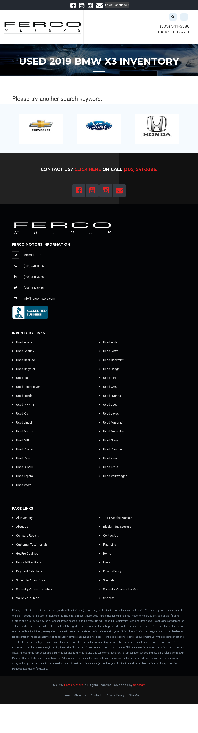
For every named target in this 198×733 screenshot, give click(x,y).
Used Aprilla (23, 342)
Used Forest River (27, 387)
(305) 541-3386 (175, 26)
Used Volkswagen (114, 476)
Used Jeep (109, 404)
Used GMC (109, 387)
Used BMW (110, 351)
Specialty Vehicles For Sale (120, 589)
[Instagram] (90, 6)
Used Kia (21, 413)
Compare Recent (27, 535)
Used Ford (109, 378)
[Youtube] (81, 6)
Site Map (108, 598)
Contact (96, 695)
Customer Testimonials (31, 544)
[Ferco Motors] (42, 26)
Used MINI (22, 440)
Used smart (110, 458)
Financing (109, 544)
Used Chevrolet (113, 360)
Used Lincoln (24, 422)
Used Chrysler (25, 369)
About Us (21, 526)
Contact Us (110, 535)
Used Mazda (24, 431)
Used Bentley (24, 351)
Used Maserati (112, 422)
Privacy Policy (111, 571)
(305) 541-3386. (141, 169)
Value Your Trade (27, 598)
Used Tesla (110, 467)
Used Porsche (112, 449)
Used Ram (22, 458)
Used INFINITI (24, 404)
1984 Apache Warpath (117, 518)
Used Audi (109, 342)
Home (106, 553)
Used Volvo (23, 485)
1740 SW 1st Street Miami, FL (174, 32)
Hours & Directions (28, 562)
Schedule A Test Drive (30, 580)
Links (106, 562)
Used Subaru (24, 467)
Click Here (87, 169)
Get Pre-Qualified (26, 553)
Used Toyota (24, 476)
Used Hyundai (112, 395)
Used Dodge (111, 369)
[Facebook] (73, 6)
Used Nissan (111, 440)
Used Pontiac (24, 449)
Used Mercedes (113, 431)
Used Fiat (22, 378)
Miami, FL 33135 (34, 255)
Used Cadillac (25, 360)
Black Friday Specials (116, 526)
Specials (108, 580)
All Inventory (24, 518)
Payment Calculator (28, 571)
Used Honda (24, 395)
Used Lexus (110, 413)
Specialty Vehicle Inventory (33, 589)
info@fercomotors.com (39, 298)
